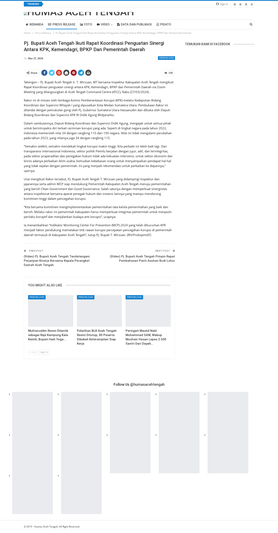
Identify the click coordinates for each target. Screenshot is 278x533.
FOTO (88, 24)
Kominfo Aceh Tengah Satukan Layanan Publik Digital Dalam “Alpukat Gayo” (98, 4)
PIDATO (165, 24)
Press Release (64, 24)
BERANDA (36, 24)
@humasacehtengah (147, 384)
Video (105, 24)
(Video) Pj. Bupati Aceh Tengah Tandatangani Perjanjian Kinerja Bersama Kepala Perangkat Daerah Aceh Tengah (57, 261)
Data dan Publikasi (136, 24)
